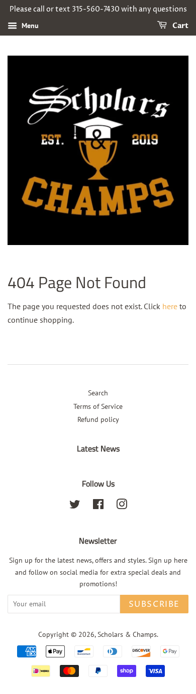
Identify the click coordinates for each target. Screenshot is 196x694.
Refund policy (98, 419)
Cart (179, 26)
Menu (29, 25)
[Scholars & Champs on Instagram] (121, 506)
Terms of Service (98, 406)
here (169, 306)
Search (98, 392)
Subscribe (154, 604)
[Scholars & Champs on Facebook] (98, 506)
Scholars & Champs (127, 634)
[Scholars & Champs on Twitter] (74, 506)
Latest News (98, 448)
